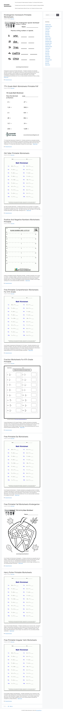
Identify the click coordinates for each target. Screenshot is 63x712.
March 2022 (47, 56)
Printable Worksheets (7, 5)
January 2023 (48, 39)
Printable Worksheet (8, 79)
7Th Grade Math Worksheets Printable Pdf (21, 86)
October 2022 (48, 44)
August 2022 (47, 48)
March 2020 (47, 58)
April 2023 (47, 34)
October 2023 (48, 24)
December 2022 (48, 41)
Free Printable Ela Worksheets (16, 437)
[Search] (57, 15)
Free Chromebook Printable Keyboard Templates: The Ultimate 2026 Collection (29, 2)
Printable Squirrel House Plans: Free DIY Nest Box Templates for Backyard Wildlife (29, 5)
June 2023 (47, 31)
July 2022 (47, 49)
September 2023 (48, 26)
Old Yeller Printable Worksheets (16, 153)
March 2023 (47, 36)
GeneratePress (38, 710)
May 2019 (47, 63)
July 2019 (47, 61)
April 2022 (47, 54)
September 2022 (48, 46)
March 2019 (47, 64)
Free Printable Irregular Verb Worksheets (20, 640)
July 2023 (47, 29)
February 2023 (48, 38)
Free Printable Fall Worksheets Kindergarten (22, 504)
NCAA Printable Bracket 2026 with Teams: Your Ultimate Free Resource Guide (28, 8)
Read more (6, 77)
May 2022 (47, 53)
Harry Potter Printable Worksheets (18, 572)
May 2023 (47, 33)
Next (11, 706)
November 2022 (48, 43)
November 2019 (48, 59)
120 (8, 706)
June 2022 (47, 51)
